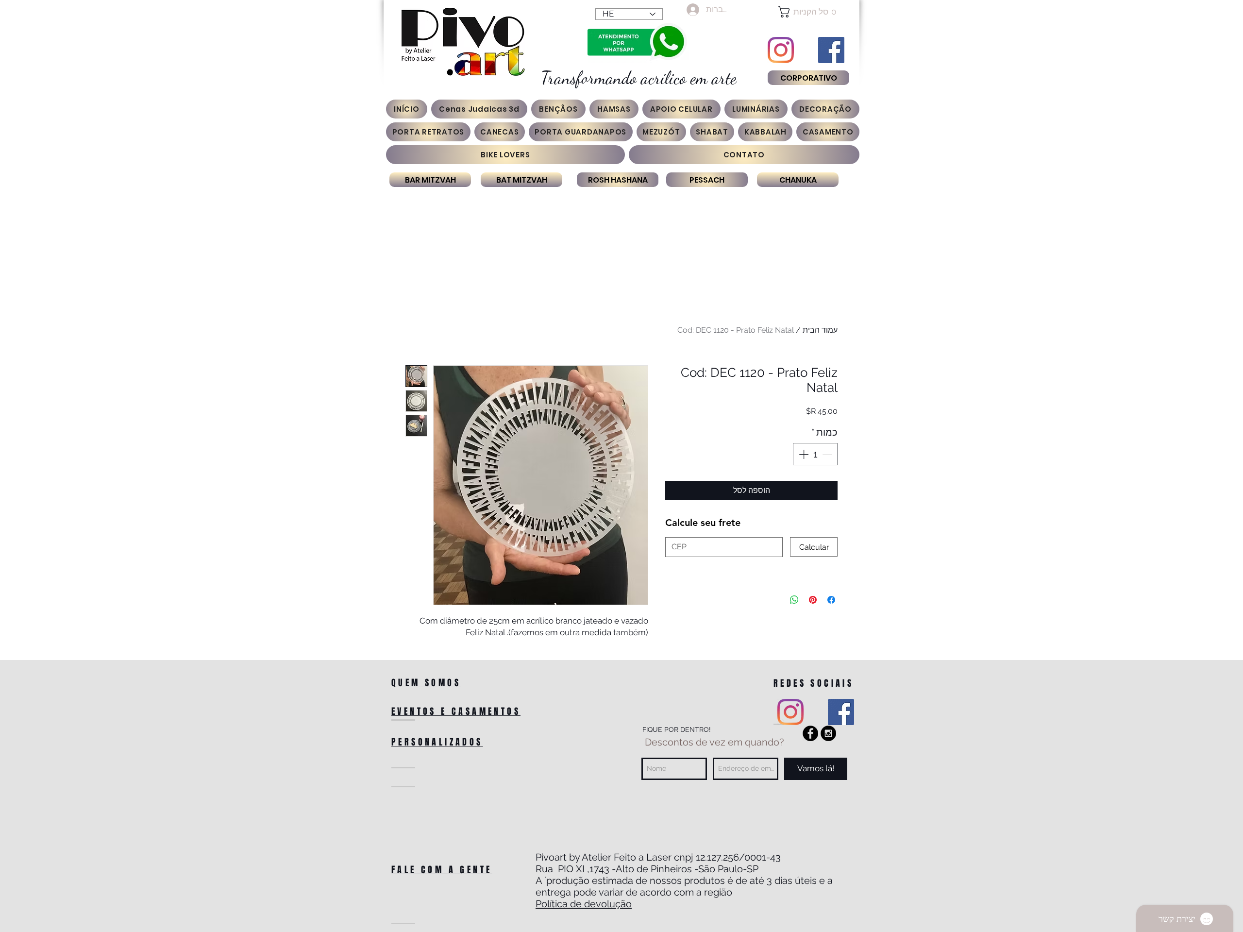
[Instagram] (781, 50)
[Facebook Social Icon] (831, 50)
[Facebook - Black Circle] (810, 733)
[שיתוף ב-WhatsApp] (794, 600)
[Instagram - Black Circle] (828, 733)
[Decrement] (828, 454)
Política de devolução (584, 904)
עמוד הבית (820, 330)
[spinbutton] (815, 454)
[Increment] (802, 454)
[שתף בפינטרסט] (813, 600)
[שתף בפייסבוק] (831, 600)
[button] (808, 11)
